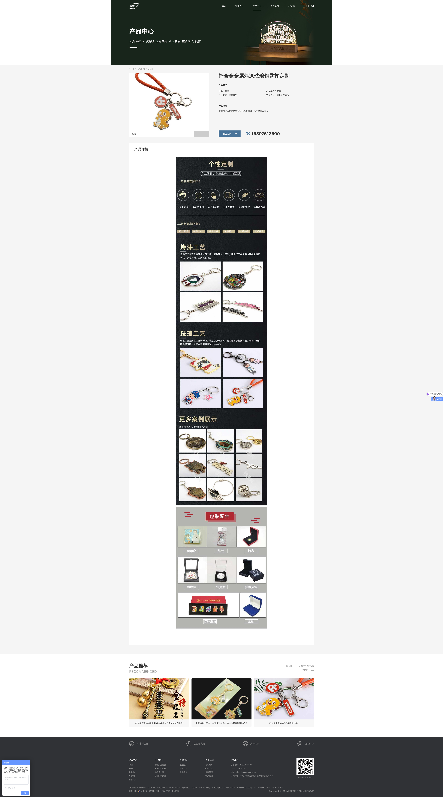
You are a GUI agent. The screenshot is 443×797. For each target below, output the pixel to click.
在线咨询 (226, 133)
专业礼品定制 (175, 787)
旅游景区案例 (160, 765)
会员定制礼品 (217, 787)
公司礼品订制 (204, 787)
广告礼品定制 (229, 787)
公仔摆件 (133, 779)
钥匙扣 (150, 69)
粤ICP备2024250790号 (151, 791)
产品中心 (142, 69)
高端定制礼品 (162, 787)
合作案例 (159, 760)
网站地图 (133, 791)
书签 (131, 765)
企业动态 (183, 765)
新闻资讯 (184, 760)
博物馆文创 (159, 772)
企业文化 (209, 768)
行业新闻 (183, 768)
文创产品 (142, 787)
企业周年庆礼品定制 (262, 787)
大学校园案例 (160, 768)
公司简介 (209, 765)
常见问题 (183, 772)
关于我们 (209, 760)
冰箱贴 (132, 772)
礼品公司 (151, 787)
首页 (134, 69)
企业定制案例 (160, 776)
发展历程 (209, 772)
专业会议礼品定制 (189, 787)
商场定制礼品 (277, 787)
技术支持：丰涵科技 (170, 791)
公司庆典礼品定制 (244, 787)
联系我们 (209, 776)
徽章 (131, 768)
